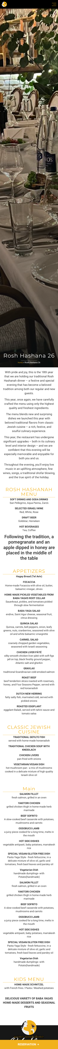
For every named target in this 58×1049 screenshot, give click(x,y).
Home (20, 362)
